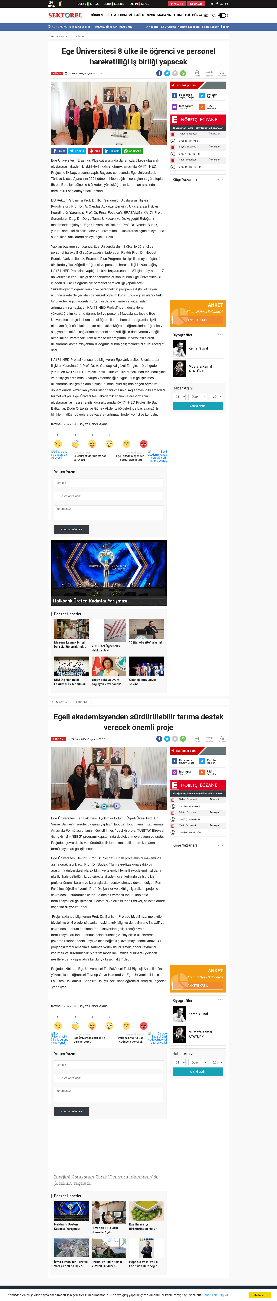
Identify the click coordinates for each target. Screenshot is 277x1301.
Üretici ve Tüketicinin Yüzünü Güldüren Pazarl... (107, 1266)
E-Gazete (170, 26)
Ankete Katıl (197, 320)
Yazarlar (154, 26)
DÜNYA (197, 15)
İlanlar (225, 26)
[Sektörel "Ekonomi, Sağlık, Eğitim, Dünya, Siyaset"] (65, 15)
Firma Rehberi (211, 26)
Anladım (260, 1295)
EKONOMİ (125, 15)
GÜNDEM (97, 15)
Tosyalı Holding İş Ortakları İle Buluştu (121, 26)
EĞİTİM (111, 15)
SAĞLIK (139, 15)
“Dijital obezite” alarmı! (145, 642)
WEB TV (178, 3)
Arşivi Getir (197, 406)
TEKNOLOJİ (182, 15)
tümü (220, 334)
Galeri (197, 3)
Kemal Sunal (198, 348)
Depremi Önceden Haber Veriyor (75, 26)
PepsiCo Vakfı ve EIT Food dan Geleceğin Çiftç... (144, 1266)
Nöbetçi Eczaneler (189, 26)
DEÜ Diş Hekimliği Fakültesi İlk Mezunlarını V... (71, 684)
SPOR (151, 15)
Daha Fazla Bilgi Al (215, 1295)
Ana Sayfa (61, 36)
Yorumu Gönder (71, 529)
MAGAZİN (164, 15)
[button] (218, 179)
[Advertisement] (31, 83)
